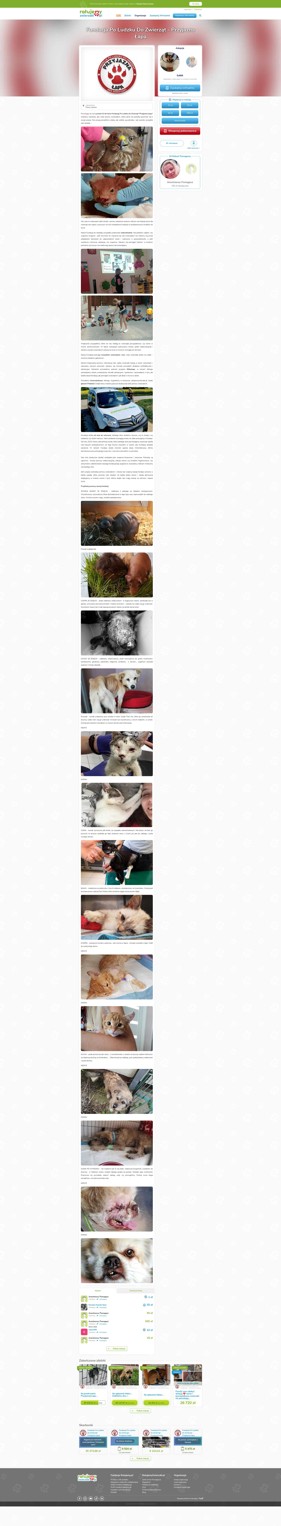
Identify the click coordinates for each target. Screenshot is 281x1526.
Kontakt (114, 1492)
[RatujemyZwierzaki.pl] (91, 13)
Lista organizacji (180, 1482)
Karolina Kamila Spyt (97, 1305)
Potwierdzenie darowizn (151, 1490)
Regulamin (146, 1482)
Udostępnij (103, 1299)
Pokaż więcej (119, 1348)
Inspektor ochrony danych (121, 1490)
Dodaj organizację (181, 1479)
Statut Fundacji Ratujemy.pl (121, 1484)
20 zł (189, 105)
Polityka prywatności (150, 1484)
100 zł (189, 112)
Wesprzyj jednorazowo (182, 131)
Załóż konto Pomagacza (151, 1479)
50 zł (170, 112)
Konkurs (177, 1484)
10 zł (170, 105)
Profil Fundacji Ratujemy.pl (121, 1487)
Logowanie (187, 9)
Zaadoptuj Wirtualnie (160, 15)
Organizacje (140, 15)
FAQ (144, 1487)
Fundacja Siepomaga (182, 1487)
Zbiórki (127, 15)
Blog (144, 1492)
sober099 (93, 1330)
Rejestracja (198, 9)
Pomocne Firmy (136, 1291)
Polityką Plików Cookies (145, 4)
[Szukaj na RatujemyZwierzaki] (200, 15)
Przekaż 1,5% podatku (119, 1479)
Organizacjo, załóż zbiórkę (184, 15)
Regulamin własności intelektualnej (124, 1482)
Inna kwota (180, 120)
